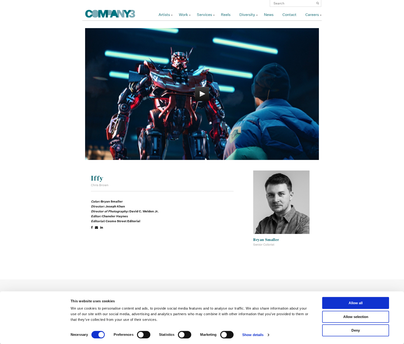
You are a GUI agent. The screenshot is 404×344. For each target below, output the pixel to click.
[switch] (143, 334)
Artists (164, 14)
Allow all (356, 303)
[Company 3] (110, 13)
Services (204, 14)
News (269, 14)
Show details (252, 335)
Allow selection (355, 317)
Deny (355, 330)
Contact (289, 14)
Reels (226, 14)
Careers (312, 14)
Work (183, 14)
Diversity (247, 14)
